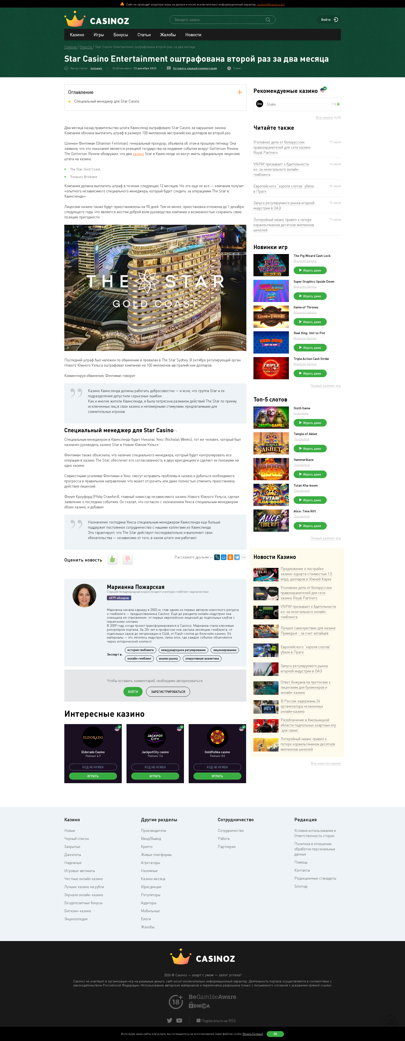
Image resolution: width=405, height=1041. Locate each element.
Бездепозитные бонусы (83, 902)
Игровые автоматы (79, 870)
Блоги (146, 918)
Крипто (146, 846)
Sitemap (301, 886)
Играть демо (312, 270)
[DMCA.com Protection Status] (199, 1007)
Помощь (301, 862)
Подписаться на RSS (218, 1020)
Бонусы (120, 34)
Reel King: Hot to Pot (309, 333)
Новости (193, 34)
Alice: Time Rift (305, 511)
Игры (99, 34)
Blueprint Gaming (305, 261)
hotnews (96, 68)
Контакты (302, 870)
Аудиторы (148, 902)
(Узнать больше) (253, 1034)
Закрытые (72, 846)
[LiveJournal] (217, 557)
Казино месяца (153, 878)
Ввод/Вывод (151, 838)
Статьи (144, 34)
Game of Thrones (306, 307)
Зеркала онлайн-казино (83, 894)
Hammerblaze (304, 459)
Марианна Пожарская (136, 586)
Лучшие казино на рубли (84, 886)
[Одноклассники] (230, 557)
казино (138, 153)
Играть (93, 776)
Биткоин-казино (77, 910)
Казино (77, 34)
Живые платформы (156, 854)
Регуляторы (150, 894)
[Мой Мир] (223, 557)
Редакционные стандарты (315, 878)
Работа (224, 838)
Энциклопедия (75, 918)
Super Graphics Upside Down (314, 281)
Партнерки (226, 846)
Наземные (149, 870)
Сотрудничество (231, 830)
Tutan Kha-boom (306, 485)
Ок (275, 1034)
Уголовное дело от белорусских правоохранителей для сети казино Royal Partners (281, 147)
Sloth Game (302, 408)
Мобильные (150, 910)
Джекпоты (72, 854)
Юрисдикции (151, 886)
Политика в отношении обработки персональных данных (314, 848)
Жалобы (168, 34)
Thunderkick (302, 439)
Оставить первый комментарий (195, 68)
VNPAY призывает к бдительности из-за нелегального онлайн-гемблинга (281, 169)
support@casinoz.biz (271, 4)
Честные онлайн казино (83, 878)
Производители (153, 830)
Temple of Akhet (305, 434)
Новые (69, 830)
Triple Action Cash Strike (311, 358)
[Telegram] (237, 557)
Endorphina (301, 413)
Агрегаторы (150, 862)
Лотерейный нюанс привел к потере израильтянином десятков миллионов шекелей (283, 224)
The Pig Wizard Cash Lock (312, 255)
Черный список (76, 838)
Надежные (73, 862)
